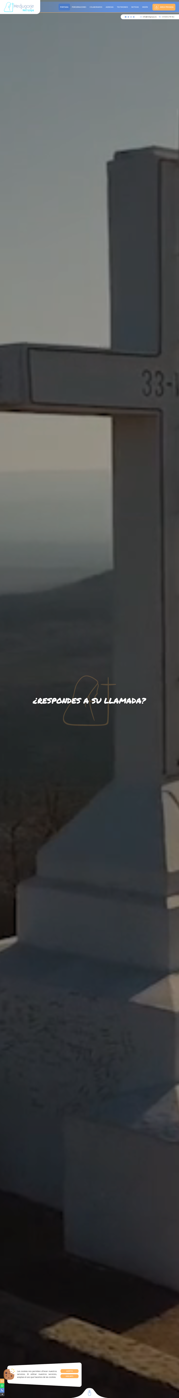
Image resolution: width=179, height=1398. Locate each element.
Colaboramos (96, 7)
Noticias (135, 7)
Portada (64, 7)
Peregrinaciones (79, 7)
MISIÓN (145, 7)
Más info (69, 1376)
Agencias (109, 7)
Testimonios (122, 7)
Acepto (69, 1371)
